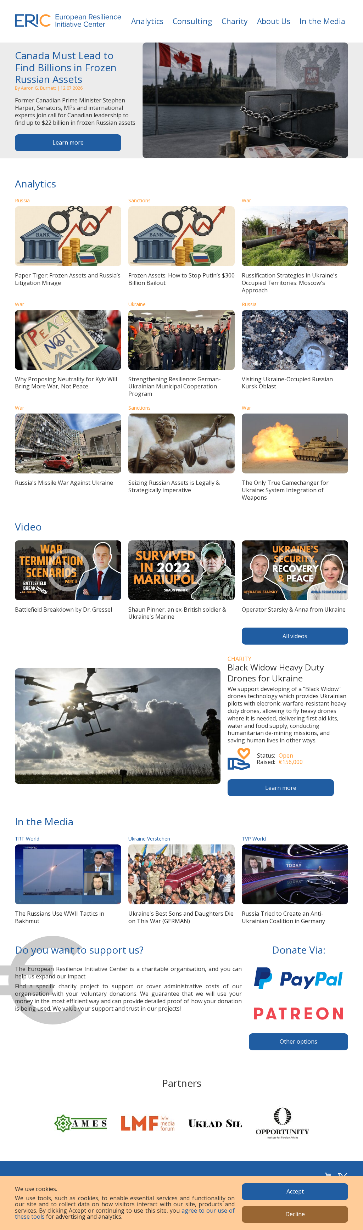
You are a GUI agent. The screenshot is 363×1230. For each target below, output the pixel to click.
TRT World (27, 838)
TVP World (254, 838)
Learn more (68, 142)
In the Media (322, 21)
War (246, 200)
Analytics (147, 21)
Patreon (298, 1013)
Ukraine (137, 304)
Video (28, 526)
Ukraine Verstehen (149, 838)
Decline (295, 1214)
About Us (273, 21)
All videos (295, 636)
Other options (298, 1041)
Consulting (192, 21)
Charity (235, 21)
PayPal (298, 978)
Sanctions (139, 200)
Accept (295, 1191)
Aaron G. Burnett (38, 88)
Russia (22, 200)
